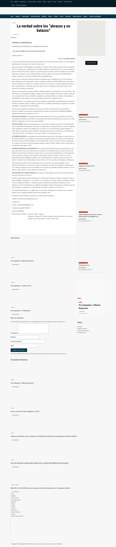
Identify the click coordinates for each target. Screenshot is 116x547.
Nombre (13, 337)
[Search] (104, 16)
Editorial (39, 1)
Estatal (49, 1)
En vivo (54, 1)
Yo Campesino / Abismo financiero (22, 261)
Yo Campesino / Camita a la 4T (21, 286)
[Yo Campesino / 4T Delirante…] (22, 298)
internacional (23, 1)
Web (12, 345)
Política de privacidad (21, 5)
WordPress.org (82, 332)
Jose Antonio (15, 34)
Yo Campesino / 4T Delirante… (21, 310)
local (12, 1)
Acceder (80, 326)
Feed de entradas (82, 328)
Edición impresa (68, 1)
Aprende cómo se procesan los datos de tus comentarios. (50, 353)
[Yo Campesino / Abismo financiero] (22, 248)
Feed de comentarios (83, 330)
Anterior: (36, 214)
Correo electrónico (16, 341)
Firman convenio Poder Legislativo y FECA (25, 411)
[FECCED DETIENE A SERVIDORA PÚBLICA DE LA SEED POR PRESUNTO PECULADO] (22, 450)
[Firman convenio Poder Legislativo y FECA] (22, 397)
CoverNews (50, 544)
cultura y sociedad (14, 484)
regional (16, 1)
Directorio (60, 1)
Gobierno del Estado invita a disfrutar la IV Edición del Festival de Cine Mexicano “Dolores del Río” (44, 436)
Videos (44, 1)
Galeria (13, 5)
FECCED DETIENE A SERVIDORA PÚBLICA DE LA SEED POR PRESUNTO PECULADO (39, 463)
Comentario (14, 333)
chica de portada (32, 1)
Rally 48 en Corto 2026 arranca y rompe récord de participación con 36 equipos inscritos (40, 488)
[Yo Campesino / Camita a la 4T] (22, 273)
